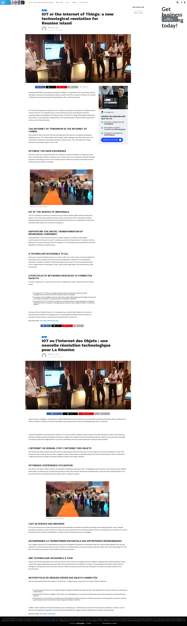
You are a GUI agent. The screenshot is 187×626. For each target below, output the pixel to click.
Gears (74, 2)
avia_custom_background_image (41, 2)
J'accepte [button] (96, 623)
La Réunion (51, 614)
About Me (59, 2)
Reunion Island (52, 320)
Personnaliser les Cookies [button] (109, 623)
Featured (43, 320)
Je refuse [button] (88, 623)
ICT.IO (52, 27)
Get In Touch (83, 2)
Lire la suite (80, 623)
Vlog (67, 2)
